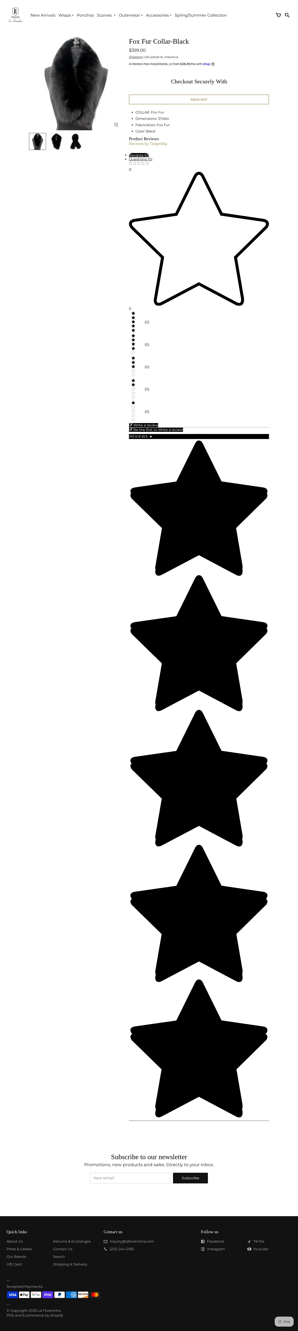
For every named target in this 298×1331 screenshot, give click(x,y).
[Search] (287, 15)
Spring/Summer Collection (201, 15)
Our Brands (16, 1257)
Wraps (64, 15)
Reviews (140, 436)
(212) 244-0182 (122, 1249)
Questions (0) (140, 159)
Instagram (216, 1249)
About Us (15, 1241)
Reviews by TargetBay (148, 144)
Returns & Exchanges (72, 1241)
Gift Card (14, 1264)
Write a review (145, 425)
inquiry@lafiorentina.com (132, 1241)
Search (59, 1257)
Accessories (157, 15)
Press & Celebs (19, 1249)
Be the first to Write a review (158, 430)
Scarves (105, 15)
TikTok (258, 1241)
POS (10, 1315)
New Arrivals (43, 15)
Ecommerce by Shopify (42, 1315)
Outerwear (129, 15)
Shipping (136, 57)
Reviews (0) (139, 155)
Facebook (215, 1241)
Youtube (260, 1249)
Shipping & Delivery (70, 1264)
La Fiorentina (49, 1311)
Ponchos (85, 15)
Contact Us (62, 1249)
